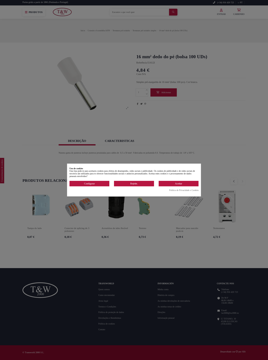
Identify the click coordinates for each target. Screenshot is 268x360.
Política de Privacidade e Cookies (184, 190)
